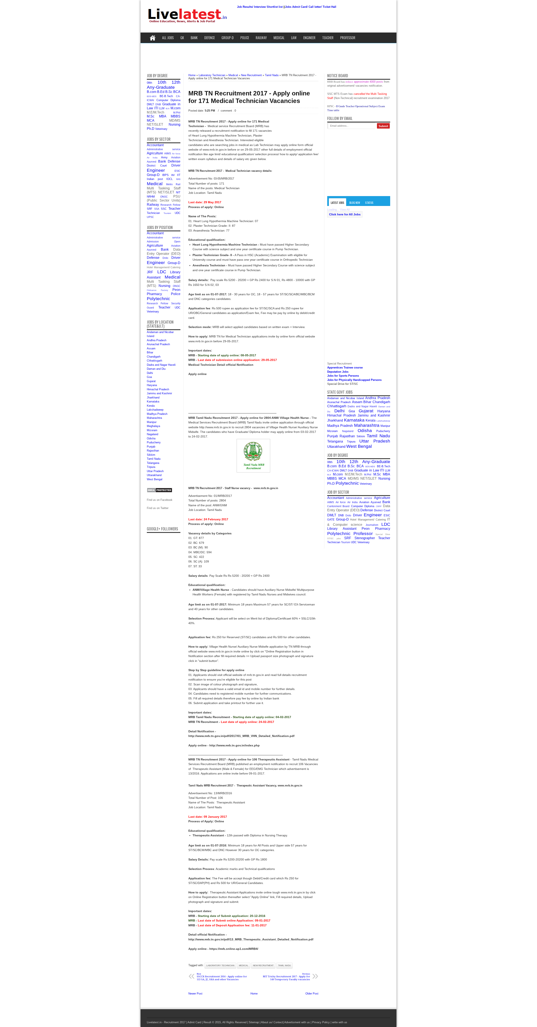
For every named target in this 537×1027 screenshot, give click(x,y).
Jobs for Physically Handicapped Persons (354, 379)
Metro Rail (173, 184)
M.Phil (176, 112)
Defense (174, 161)
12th (176, 82)
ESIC (177, 170)
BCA (176, 92)
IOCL (169, 179)
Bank (194, 37)
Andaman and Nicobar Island (345, 398)
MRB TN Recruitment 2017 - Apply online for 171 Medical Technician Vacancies (249, 97)
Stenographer (365, 538)
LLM (161, 108)
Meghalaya (153, 426)
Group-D (228, 37)
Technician (153, 213)
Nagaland (152, 434)
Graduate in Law (366, 470)
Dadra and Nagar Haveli (161, 364)
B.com (151, 92)
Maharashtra (154, 417)
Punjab (151, 446)
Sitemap (254, 1022)
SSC (164, 208)
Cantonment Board (338, 506)
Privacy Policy (321, 1022)
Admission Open (163, 241)
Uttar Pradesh (155, 471)
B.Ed (160, 92)
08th (149, 82)
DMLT (150, 104)
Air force (176, 153)
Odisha (151, 438)
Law (294, 37)
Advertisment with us (297, 1022)
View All (345, 209)
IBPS (165, 175)
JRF (150, 272)
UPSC (150, 217)
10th (162, 82)
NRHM (151, 196)
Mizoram (152, 430)
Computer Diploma (168, 100)
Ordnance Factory (157, 290)
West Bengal (154, 479)
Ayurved (151, 161)
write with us (339, 1022)
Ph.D (150, 128)
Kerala (151, 405)
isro (178, 179)
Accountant (155, 145)
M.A (167, 108)
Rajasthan (153, 450)
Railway (261, 37)
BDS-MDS (151, 96)
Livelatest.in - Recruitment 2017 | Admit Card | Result (179, 1022)
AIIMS (167, 153)
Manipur (151, 422)
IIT (178, 175)
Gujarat (151, 381)
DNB (158, 104)
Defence (209, 37)
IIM (173, 175)
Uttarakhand (154, 475)
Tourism (167, 213)
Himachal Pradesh (158, 389)
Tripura (151, 467)
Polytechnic (158, 298)
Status (369, 202)
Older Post (311, 993)
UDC (177, 213)
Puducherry (154, 442)
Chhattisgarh (154, 360)
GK (182, 37)
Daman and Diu (156, 368)
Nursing (174, 124)
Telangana (153, 463)
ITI (156, 108)
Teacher (328, 37)
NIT (178, 192)
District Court (157, 165)
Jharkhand (153, 397)
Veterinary (161, 128)
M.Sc (150, 116)
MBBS (175, 116)
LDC (161, 271)
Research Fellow (170, 204)
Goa (149, 377)
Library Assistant (341, 528)
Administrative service (163, 149)
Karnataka (153, 401)
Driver (175, 165)
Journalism (372, 524)
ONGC (164, 196)
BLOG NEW (354, 202)
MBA (162, 116)
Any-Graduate (161, 87)
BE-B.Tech (166, 96)
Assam (151, 348)
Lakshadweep (155, 409)
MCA (150, 120)
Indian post (155, 179)
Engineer (309, 37)
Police (244, 37)
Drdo (165, 257)
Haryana (152, 385)
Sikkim (151, 454)
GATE (331, 519)
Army (164, 157)
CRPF (379, 506)
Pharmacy (154, 294)
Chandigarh (153, 356)
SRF (149, 208)
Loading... (333, 209)
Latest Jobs (337, 202)
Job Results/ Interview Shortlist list (260, 6)
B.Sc (168, 92)
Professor (347, 37)
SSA (156, 208)
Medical (279, 37)
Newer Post (195, 993)
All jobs (168, 37)
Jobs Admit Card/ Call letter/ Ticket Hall (310, 6)
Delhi (150, 373)
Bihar (150, 352)
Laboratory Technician (220, 965)
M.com (175, 108)
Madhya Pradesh (157, 413)
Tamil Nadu (153, 458)
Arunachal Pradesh (158, 344)
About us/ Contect (272, 1022)
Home (152, 38)
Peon (176, 290)
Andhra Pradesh (156, 340)
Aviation (175, 157)
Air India (152, 157)
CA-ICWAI (333, 470)
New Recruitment (263, 965)
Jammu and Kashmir (159, 393)
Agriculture (155, 153)
